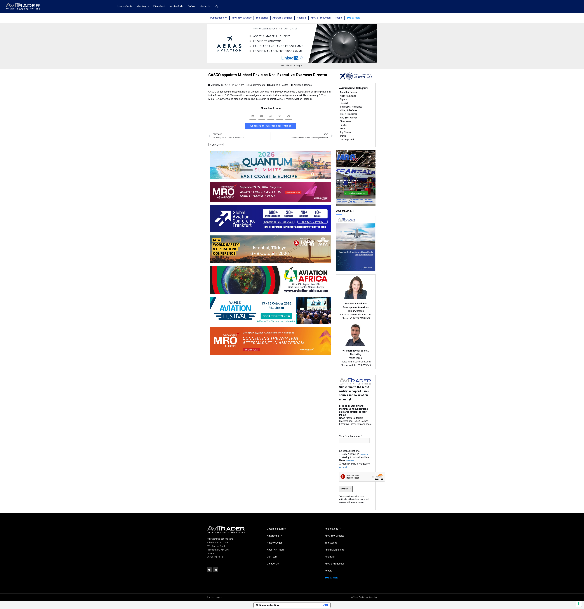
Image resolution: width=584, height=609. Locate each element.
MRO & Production (321, 17)
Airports (343, 99)
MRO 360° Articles (242, 17)
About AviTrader (275, 549)
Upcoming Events (276, 528)
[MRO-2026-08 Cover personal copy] (355, 177)
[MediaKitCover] (355, 243)
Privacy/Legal (274, 542)
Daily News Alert (354, 454)
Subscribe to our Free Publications (271, 126)
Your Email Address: (350, 436)
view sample (364, 454)
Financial (301, 17)
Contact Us (273, 563)
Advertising (273, 535)
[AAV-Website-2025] (292, 43)
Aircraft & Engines (282, 17)
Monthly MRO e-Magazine (354, 465)
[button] (147, 6)
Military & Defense (348, 110)
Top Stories (262, 17)
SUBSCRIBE (353, 17)
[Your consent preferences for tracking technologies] (579, 604)
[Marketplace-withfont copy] (355, 75)
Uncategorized (347, 139)
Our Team (272, 556)
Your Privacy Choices (302, 605)
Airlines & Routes (279, 85)
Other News (345, 121)
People (338, 17)
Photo (343, 128)
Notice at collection (267, 605)
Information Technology (351, 106)
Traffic (343, 135)
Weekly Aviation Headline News (354, 459)
